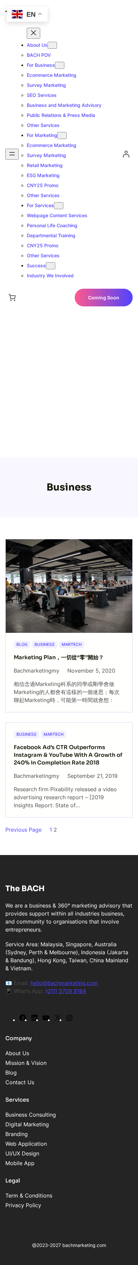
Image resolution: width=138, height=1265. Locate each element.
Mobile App (19, 1163)
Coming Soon (103, 297)
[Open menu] (12, 154)
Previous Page (23, 829)
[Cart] (12, 297)
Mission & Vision (26, 1063)
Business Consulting (30, 1114)
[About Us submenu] (52, 45)
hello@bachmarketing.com (64, 983)
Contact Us (19, 1082)
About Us (37, 45)
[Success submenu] (50, 265)
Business (44, 644)
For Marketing (42, 135)
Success (36, 265)
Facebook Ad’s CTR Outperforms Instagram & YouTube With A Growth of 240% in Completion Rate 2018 (68, 755)
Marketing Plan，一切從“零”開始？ (59, 657)
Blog (21, 644)
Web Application (26, 1143)
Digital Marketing (27, 1124)
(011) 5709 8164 (65, 991)
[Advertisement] (69, 385)
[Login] (126, 154)
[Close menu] (33, 33)
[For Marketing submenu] (62, 135)
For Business (41, 65)
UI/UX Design (22, 1153)
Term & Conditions (28, 1195)
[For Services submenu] (58, 205)
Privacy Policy (23, 1205)
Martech (72, 644)
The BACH (25, 888)
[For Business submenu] (59, 65)
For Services (40, 205)
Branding (16, 1134)
